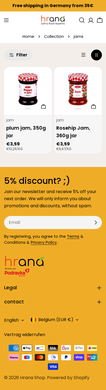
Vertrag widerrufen (24, 334)
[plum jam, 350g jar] (28, 91)
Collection (54, 36)
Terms (73, 236)
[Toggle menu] (6, 20)
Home (28, 36)
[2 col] (96, 55)
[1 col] (83, 55)
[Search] (81, 20)
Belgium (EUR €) (55, 319)
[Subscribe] (95, 222)
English (11, 320)
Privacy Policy (44, 242)
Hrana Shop (32, 377)
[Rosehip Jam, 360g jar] (78, 91)
